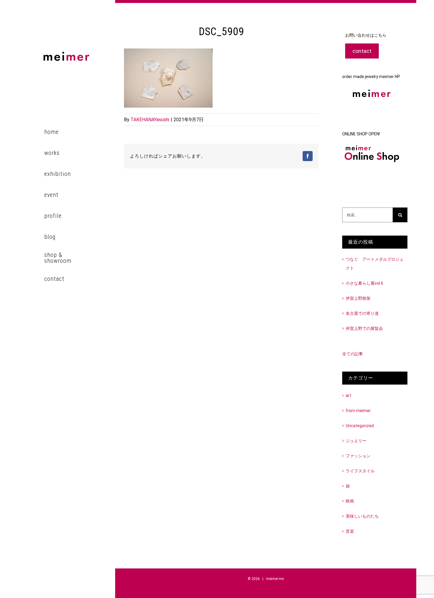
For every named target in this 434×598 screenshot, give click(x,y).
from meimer (358, 410)
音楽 (350, 531)
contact (362, 51)
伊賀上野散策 (358, 298)
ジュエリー (356, 440)
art (348, 395)
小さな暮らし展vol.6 (364, 283)
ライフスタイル (360, 471)
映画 (350, 501)
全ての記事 (352, 353)
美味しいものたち (362, 516)
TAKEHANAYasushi (149, 119)
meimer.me (275, 579)
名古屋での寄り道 (362, 313)
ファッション (358, 455)
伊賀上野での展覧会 (364, 328)
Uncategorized (360, 425)
